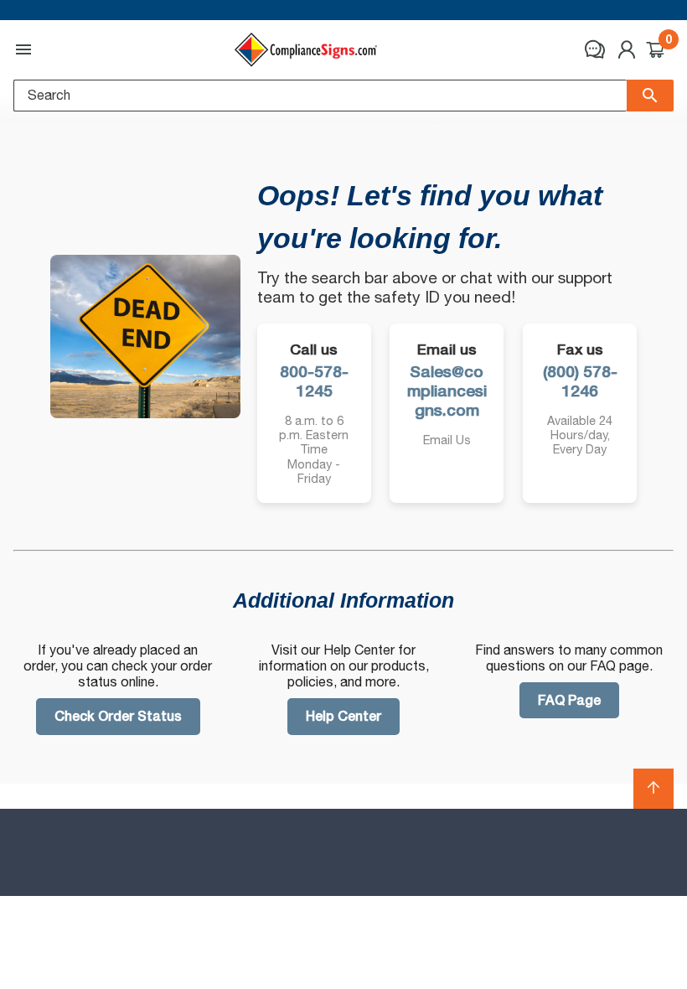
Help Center (343, 716)
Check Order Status (118, 716)
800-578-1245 (314, 381)
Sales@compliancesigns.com (447, 391)
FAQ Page (569, 700)
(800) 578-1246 (580, 381)
